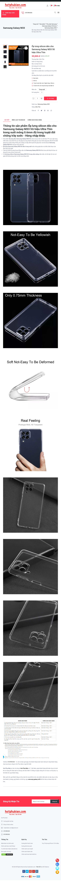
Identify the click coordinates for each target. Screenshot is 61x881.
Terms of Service (45, 455)
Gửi (30, 461)
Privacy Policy (36, 455)
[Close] (56, 413)
